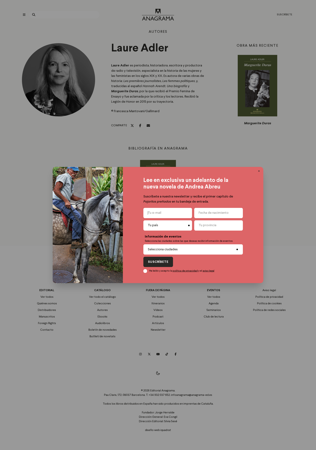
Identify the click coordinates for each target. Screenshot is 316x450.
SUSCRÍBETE (158, 262)
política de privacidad (185, 271)
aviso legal (208, 271)
